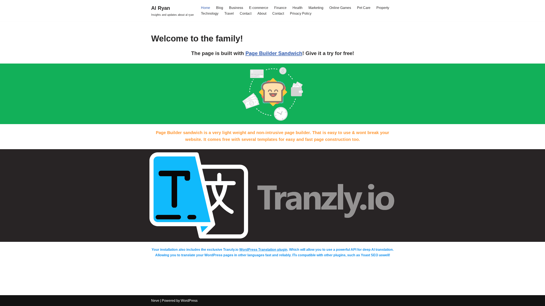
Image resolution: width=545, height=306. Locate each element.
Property (382, 8)
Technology (209, 13)
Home (205, 8)
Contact (245, 13)
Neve (155, 300)
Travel (229, 13)
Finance (280, 8)
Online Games (340, 8)
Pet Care (363, 8)
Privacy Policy (300, 13)
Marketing (315, 8)
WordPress (189, 300)
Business (236, 8)
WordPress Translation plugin (263, 249)
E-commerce (258, 8)
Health (298, 8)
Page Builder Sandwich (273, 53)
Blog (219, 8)
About (261, 13)
